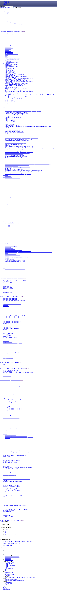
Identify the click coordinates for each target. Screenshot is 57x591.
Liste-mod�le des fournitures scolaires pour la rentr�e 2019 (15, 143)
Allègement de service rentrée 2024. (11, 66)
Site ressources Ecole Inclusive (8, 288)
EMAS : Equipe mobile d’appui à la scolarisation (11, 282)
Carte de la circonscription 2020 (10, 23)
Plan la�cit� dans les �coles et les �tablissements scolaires (16, 156)
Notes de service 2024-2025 (10, 101)
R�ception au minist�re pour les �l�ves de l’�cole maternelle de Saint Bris (17, 504)
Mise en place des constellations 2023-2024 (12, 267)
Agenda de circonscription (7, 17)
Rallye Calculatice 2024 (7, 347)
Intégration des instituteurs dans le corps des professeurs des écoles (16, 83)
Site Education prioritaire (7, 274)
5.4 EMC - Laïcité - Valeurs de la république (12, 208)
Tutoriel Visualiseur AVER (9, 259)
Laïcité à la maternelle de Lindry (10, 489)
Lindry (4, 487)
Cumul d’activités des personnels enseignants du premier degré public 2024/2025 (19, 78)
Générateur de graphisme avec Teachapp (12, 229)
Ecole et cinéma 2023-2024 (7, 327)
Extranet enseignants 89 (9, 82)
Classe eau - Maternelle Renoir (8, 402)
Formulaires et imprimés (9, 38)
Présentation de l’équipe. (9, 22)
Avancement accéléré (8, 69)
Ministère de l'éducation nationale (11, 579)
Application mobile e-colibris (10, 68)
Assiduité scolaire (8, 47)
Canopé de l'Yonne (8, 582)
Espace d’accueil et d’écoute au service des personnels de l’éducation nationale (19, 81)
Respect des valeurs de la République (11, 166)
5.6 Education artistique (9, 210)
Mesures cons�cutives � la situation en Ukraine (13, 144)
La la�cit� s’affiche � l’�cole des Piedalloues (11, 468)
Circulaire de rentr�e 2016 (10, 120)
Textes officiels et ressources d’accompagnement (11, 185)
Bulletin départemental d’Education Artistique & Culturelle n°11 (14, 310)
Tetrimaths (7, 258)
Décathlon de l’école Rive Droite (10, 444)
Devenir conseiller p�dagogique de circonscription (14, 131)
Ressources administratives (7, 12)
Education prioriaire (6, 14)
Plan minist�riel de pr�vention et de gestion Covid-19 (14, 157)
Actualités (4, 16)
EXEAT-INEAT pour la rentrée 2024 (11, 64)
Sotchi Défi (7, 256)
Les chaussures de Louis (7, 286)
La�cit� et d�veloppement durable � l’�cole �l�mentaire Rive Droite (16, 479)
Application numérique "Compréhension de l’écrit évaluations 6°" (16, 232)
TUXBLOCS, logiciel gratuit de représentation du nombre (15, 260)
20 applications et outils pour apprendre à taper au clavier (15, 261)
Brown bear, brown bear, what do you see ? (12, 401)
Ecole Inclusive (5, 15)
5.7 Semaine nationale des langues (11, 211)
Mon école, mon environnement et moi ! (12, 502)
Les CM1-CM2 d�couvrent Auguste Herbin (11, 485)
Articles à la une (8, 334)
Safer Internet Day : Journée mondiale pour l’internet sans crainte (14, 352)
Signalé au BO (5, 107)
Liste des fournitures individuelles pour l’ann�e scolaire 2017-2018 (17, 140)
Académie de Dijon (6, 1)
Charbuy (4, 398)
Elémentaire (7, 187)
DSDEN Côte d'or (8, 558)
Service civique (7, 60)
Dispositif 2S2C (5, 175)
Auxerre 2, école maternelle (10, 565)
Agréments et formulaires (9, 35)
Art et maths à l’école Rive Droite (11, 442)
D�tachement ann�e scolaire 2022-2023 (12, 130)
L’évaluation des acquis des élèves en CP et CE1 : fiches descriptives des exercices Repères (19, 372)
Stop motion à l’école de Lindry (8, 510)
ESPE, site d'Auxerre (8, 583)
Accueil (1, 521)
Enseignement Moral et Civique (10, 135)
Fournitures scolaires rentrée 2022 (11, 136)
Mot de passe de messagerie (7, 342)
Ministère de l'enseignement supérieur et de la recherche (14, 580)
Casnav (4, 268)
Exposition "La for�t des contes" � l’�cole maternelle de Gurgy (14, 455)
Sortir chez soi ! (5, 353)
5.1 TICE (6, 205)
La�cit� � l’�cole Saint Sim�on (9, 475)
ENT (3, 221)
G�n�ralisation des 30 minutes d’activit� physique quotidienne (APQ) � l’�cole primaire (21, 138)
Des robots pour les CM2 (7, 416)
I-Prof (6, 573)
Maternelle (7, 186)
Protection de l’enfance (9, 52)
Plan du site (5, 588)
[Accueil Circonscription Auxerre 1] (6, 7)
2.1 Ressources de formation (10, 192)
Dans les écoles (5, 19)
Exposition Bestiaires (6, 456)
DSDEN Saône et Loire (9, 560)
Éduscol (6, 584)
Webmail (8, 529)
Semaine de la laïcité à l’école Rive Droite (12, 453)
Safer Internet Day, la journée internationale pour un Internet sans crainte (17, 167)
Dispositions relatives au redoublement (11, 133)
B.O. (19, 543)
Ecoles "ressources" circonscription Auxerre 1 (11, 328)
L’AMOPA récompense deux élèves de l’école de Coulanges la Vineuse (17, 411)
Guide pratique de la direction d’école (11, 62)
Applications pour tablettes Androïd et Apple (13, 233)
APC (6, 56)
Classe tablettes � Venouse (7, 406)
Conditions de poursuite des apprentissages (12, 125)
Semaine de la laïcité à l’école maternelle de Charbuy (14, 399)
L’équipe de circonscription (7, 21)
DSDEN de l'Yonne (6, 2)
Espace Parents (5, 18)
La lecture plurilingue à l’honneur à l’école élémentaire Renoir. (16, 436)
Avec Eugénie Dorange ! (9, 422)
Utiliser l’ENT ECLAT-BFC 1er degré (11, 223)
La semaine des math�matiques (8, 472)
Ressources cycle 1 (6, 191)
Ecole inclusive (7, 214)
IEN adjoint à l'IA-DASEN (10, 562)
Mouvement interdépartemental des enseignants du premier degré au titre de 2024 (19, 152)
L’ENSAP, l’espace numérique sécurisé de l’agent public (15, 84)
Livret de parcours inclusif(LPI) (8, 287)
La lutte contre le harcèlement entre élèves (12, 178)
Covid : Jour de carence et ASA (10, 77)
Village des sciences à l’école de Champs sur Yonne (14, 394)
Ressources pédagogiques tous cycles (9, 204)
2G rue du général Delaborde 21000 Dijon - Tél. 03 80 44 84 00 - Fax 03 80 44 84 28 (20, 577)
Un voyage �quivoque (7, 511)
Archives (6, 266)
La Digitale (7, 244)
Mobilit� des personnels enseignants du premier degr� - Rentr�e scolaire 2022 (19, 147)
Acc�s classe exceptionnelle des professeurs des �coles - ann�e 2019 (17, 113)
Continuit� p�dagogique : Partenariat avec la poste (14, 127)
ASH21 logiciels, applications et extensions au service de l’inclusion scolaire (16, 280)
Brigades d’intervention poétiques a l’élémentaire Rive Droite (15, 443)
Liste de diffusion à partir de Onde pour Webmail (13, 250)
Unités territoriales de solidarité (8, 358)
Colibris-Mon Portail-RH (9, 72)
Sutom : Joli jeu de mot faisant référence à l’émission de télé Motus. (16, 257)
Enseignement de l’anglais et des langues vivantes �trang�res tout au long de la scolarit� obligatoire (23, 111)
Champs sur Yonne (6, 393)
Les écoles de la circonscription (10, 27)
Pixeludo (6, 253)
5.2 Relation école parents (9, 206)
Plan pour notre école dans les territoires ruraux (13, 158)
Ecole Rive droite (6, 441)
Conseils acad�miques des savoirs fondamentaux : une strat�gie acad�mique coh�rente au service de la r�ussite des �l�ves (28, 126)
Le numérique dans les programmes (11, 246)
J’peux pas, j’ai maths (8, 243)
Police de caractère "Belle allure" (10, 254)
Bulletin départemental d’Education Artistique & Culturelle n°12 (14, 311)
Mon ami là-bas (7, 438)
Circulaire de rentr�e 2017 (10, 121)
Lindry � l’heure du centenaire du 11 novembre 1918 (12, 495)
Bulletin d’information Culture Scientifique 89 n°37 (12, 321)
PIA (14, 534)
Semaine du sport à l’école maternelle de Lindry (13, 490)
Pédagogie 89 (7, 546)
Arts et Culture (5, 305)
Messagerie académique (9, 572)
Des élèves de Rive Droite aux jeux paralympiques (14, 446)
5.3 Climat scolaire (8, 207)
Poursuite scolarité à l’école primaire (11, 54)
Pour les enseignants (6, 63)
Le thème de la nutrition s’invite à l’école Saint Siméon (12, 481)
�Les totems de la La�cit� (8, 516)
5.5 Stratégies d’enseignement (10, 209)
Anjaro (6, 67)
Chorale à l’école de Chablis (10, 391)
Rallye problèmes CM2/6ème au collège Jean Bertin (14, 408)
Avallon (6, 567)
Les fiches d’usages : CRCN (10, 249)
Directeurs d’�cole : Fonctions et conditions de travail (14, 132)
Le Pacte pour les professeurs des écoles (12, 59)
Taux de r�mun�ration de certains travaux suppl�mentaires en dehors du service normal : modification (23, 170)
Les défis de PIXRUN (9, 248)
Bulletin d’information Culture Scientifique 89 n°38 (12, 322)
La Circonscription (6, 11)
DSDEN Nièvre (8, 559)
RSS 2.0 (4, 587)
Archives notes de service (9, 102)
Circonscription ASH (8, 563)
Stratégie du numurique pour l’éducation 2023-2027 (14, 169)
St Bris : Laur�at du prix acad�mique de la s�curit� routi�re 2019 (15, 509)
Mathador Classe (6, 341)
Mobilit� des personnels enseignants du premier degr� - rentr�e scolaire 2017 (19, 146)
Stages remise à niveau (9, 53)
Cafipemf (6, 118)
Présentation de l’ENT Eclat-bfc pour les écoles (13, 222)
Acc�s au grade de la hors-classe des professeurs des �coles (16, 112)
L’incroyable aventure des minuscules (9, 461)
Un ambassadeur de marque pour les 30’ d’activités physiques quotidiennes (18, 454)
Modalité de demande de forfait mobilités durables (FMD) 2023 (16, 88)
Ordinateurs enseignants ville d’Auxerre (12, 89)
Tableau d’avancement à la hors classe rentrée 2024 (14, 97)
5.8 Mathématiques (8, 212)
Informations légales (6, 589)
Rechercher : (2, 6)
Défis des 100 (7, 445)
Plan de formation (6, 265)
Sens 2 (6, 570)
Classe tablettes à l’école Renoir (10, 435)
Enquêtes (6, 55)
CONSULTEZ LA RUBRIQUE (11, 31)
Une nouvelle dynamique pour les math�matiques (14, 173)
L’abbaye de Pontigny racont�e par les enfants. (11, 460)
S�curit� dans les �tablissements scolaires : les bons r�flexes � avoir (18, 34)
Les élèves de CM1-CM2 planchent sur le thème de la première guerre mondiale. (19, 437)
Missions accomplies (6, 496)
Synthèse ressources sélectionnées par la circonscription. (15, 227)
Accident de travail (8, 65)
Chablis (4, 390)
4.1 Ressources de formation (10, 202)
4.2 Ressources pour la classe (10, 203)
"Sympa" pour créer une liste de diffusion (12, 230)
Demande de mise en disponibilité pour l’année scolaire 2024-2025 (16, 80)
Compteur (6, 237)
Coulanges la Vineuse (6, 410)
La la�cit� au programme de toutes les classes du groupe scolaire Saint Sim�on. (17, 467)
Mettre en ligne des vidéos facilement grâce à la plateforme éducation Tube (18, 251)
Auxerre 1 (6, 564)
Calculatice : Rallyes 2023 (7, 323)
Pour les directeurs (6, 33)
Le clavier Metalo (8, 245)
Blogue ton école (6, 306)
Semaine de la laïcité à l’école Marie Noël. (12, 433)
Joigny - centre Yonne (9, 568)
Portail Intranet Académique (10, 574)
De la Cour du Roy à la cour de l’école (11, 488)
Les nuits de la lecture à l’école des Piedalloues (13, 424)
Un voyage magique (6, 515)
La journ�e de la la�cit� (7, 466)
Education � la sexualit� (9, 134)
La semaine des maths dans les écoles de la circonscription (13, 473)
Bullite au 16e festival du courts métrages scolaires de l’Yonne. (14, 389)
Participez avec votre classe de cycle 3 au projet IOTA (12, 343)
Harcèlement (7, 50)
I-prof (4, 532)
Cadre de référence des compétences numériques (13, 235)
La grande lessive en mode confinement (10, 462)
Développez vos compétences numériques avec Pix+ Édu (15, 79)
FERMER (23, 31)
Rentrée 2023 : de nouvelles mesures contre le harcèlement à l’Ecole (17, 165)
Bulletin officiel (7, 575)
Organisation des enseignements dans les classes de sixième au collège (17, 153)
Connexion (5, 3)
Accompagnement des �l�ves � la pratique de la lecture (15, 114)
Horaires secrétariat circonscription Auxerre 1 (13, 25)
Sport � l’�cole (8, 168)
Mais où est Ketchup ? (9, 431)
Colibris (6, 36)
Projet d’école (7, 46)
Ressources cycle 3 (6, 201)
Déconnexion (5, 4)
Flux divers (5, 329)
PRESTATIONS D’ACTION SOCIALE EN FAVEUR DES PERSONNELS (19, 91)
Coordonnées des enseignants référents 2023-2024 (14, 24)
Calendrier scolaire (8, 61)
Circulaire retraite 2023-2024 (10, 71)
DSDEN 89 (7, 545)
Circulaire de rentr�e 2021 (10, 124)
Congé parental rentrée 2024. (10, 75)
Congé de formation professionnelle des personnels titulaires (15, 74)
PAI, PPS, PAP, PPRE (9, 48)
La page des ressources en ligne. (10, 231)
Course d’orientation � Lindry (8, 415)
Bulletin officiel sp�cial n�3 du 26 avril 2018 (13, 117)
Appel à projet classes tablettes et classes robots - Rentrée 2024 (14, 300)
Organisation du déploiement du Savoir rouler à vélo (14, 154)
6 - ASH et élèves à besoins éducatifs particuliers (11, 213)
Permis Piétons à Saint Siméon (10, 432)
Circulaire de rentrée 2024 (9, 119)
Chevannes (5, 400)
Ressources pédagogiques (7, 13)
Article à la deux (8, 335)
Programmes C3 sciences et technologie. (12, 160)
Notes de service (5, 99)
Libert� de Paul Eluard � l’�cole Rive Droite (11, 486)
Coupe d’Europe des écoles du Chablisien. (12, 392)
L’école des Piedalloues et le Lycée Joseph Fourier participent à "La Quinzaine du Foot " (20, 423)
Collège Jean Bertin (6, 407)
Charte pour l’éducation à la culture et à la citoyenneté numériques (16, 236)
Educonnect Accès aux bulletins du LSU (10, 371)
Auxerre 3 (6, 566)
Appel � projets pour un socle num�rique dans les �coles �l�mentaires (18, 116)
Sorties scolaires (8, 44)
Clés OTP (6, 57)
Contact (4, 586)
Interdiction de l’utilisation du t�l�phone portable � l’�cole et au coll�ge (18, 139)
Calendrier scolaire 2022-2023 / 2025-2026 (10, 370)
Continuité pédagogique (7, 224)
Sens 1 (6, 569)
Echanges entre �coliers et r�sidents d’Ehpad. (11, 418)
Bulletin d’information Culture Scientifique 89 (11, 316)
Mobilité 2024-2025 (8, 145)
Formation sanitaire (6, 336)
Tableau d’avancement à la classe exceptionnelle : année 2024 (16, 96)
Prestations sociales (8, 92)
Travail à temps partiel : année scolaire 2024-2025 (13, 98)
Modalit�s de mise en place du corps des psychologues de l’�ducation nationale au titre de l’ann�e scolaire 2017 (25, 151)
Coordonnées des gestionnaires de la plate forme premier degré (16, 76)
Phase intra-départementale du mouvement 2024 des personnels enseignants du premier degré (21, 90)
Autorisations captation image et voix (11, 234)
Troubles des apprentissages (7, 292)
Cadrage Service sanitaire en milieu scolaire (12, 58)
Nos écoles (5, 26)
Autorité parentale (8, 51)
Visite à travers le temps (9, 491)
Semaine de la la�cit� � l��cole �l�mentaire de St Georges (14, 505)
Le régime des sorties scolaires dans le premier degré (14, 85)
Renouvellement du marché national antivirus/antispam (14, 93)
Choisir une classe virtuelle (9, 70)
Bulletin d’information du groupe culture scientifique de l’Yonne (14, 309)
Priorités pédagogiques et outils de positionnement (13, 190)
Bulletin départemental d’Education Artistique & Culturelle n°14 (14, 315)
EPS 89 (6, 554)
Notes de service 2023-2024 (10, 100)
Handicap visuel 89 (8, 553)
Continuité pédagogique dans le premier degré (13, 226)
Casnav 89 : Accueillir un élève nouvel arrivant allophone (15, 269)
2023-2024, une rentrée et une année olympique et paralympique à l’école (18, 174)
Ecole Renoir (5, 434)
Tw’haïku (4, 354)
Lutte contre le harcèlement (7, 177)
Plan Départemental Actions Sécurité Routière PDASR (12, 346)
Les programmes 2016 (9, 189)
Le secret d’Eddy (8, 247)
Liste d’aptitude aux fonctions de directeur (10, 337)
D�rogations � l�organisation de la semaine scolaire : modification (17, 128)
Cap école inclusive (6, 281)
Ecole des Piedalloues (6, 421)
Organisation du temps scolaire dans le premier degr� (14, 155)
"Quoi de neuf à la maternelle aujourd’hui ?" (10, 298)
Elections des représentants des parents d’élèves (13, 45)
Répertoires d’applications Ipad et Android (12, 255)
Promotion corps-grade (9, 161)
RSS (30, 541)
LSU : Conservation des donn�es (11, 87)
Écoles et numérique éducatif (10, 552)
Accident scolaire (8, 49)
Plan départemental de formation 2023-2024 (12, 103)
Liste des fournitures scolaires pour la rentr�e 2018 (14, 141)
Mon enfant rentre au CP (7, 376)
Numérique (5, 228)
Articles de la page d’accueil (8, 333)
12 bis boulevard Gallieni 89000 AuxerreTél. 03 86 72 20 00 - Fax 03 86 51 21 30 (12, 557)
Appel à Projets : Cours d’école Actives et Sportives (12, 304)
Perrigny (4, 501)
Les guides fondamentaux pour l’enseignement (13, 188)
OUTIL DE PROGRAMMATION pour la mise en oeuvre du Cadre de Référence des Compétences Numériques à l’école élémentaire (28, 252)
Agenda (4, 364)
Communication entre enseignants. (11, 37)
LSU (6, 86)
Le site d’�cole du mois (7, 480)
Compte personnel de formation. (10, 73)
